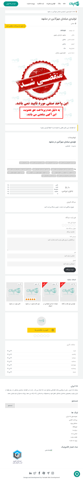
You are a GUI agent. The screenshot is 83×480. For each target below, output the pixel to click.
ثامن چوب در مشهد (14, 304)
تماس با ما (74, 434)
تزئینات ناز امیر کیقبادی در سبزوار (50, 305)
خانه (64, 4)
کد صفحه (71, 31)
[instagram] (53, 473)
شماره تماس (71, 40)
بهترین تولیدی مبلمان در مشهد (63, 172)
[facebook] (39, 473)
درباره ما (75, 430)
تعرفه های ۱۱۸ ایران (71, 416)
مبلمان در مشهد (24, 163)
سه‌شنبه (74, 361)
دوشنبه (74, 358)
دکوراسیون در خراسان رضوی (67, 163)
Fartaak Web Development (51, 477)
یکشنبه (74, 354)
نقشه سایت (74, 437)
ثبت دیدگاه (69, 270)
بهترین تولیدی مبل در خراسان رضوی (62, 169)
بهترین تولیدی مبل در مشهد (41, 169)
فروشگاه (75, 427)
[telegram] (48, 473)
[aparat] (44, 473)
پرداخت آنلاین (73, 420)
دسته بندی (71, 53)
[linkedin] (30, 473)
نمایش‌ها (71, 49)
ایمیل (72, 44)
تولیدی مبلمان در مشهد (48, 176)
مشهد (64, 35)
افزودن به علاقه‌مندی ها (41, 330)
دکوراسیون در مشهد (51, 163)
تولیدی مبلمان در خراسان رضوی (66, 176)
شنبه (74, 351)
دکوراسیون (69, 12)
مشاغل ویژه (74, 423)
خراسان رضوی (58, 35)
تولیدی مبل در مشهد (16, 172)
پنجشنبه (73, 368)
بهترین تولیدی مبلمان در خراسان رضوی (19, 169)
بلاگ (59, 4)
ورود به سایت (31, 4)
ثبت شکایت (40, 4)
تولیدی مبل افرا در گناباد (68, 304)
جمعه (74, 372)
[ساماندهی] (48, 450)
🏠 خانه (75, 12)
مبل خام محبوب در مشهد (32, 304)
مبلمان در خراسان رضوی (37, 163)
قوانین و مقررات (50, 4)
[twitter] (35, 473)
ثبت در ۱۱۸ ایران (10, 4)
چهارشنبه (73, 365)
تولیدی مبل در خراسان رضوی (38, 172)
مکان (73, 35)
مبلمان (57, 53)
